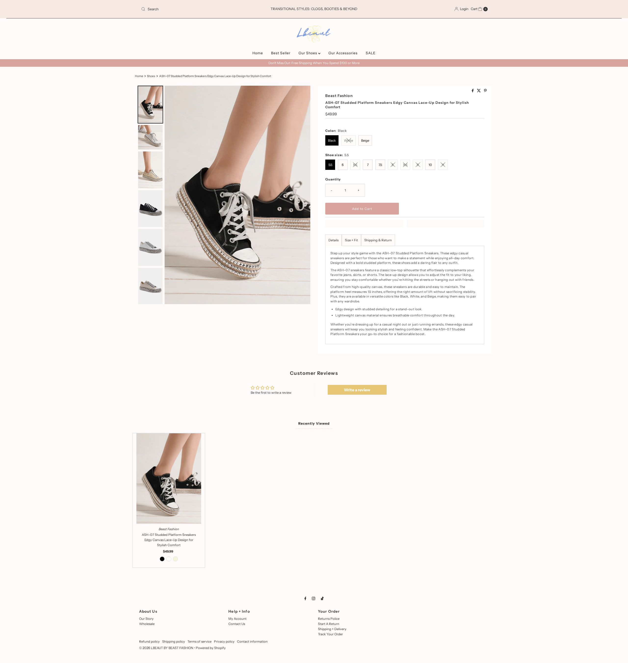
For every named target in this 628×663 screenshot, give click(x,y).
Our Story (146, 619)
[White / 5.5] (168, 558)
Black (332, 140)
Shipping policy (173, 641)
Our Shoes (308, 53)
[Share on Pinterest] (485, 90)
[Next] (303, 195)
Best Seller (280, 53)
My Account (237, 619)
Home (257, 53)
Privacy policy (224, 641)
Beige (365, 140)
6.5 (355, 165)
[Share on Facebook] (473, 90)
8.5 (405, 165)
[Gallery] (223, 195)
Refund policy (149, 641)
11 (443, 165)
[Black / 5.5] (162, 558)
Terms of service (199, 641)
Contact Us (236, 624)
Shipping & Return (378, 240)
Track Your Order (330, 634)
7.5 (380, 165)
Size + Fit (351, 240)
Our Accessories (343, 53)
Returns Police (329, 619)
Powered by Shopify (211, 648)
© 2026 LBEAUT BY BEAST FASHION (166, 648)
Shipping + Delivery (332, 629)
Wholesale (147, 624)
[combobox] (196, 9)
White (348, 140)
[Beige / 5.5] (175, 558)
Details (333, 240)
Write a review (357, 389)
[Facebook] (305, 598)
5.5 (330, 165)
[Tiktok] (322, 598)
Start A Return (328, 624)
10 (430, 165)
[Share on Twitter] (479, 90)
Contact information (252, 641)
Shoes (151, 76)
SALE (371, 53)
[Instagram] (313, 598)
